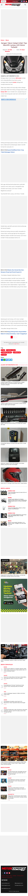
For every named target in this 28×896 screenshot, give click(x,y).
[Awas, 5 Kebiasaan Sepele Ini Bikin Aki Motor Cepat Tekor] (14, 651)
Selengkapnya (22, 365)
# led (2, 350)
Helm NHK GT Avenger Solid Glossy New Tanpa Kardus (14, 483)
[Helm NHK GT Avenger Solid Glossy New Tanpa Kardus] (14, 475)
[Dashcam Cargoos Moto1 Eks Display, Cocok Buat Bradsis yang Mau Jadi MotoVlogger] (14, 455)
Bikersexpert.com (19, 883)
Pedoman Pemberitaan (7, 877)
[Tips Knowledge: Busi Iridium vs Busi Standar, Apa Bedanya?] (4, 508)
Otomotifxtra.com (6, 883)
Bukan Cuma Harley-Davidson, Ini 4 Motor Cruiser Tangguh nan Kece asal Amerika (17, 523)
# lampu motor (11, 350)
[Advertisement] (14, 23)
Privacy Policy (9, 875)
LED (17, 78)
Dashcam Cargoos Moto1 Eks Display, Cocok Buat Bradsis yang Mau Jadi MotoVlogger (12, 464)
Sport (5, 675)
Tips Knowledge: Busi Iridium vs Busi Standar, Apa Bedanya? (16, 508)
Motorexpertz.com (6, 885)
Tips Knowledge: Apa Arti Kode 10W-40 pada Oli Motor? (17, 493)
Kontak (3, 875)
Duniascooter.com (19, 885)
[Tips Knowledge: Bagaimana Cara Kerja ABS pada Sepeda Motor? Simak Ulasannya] (4, 515)
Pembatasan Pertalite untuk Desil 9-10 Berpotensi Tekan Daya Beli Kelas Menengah (14, 702)
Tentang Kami (20, 875)
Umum (5, 699)
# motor (3, 354)
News (7, 40)
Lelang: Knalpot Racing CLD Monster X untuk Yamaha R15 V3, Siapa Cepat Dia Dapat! (13, 404)
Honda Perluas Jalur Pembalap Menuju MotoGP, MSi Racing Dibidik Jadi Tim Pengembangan (17, 773)
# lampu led (16, 352)
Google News (16, 343)
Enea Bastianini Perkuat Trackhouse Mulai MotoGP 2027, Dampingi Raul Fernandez (14, 686)
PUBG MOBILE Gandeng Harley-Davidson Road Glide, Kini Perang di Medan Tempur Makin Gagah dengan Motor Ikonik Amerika (13, 763)
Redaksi (14, 875)
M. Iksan (22, 49)
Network (3, 1)
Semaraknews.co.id (6, 888)
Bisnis (10, 497)
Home (2, 40)
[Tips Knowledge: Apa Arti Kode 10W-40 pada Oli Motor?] (4, 492)
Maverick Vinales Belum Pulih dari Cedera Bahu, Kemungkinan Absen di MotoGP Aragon (15, 677)
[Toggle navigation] (1, 4)
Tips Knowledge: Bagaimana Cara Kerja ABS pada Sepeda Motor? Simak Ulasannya (17, 515)
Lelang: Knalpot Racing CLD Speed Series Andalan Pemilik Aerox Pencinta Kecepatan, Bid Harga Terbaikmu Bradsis (12, 383)
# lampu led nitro (6, 352)
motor (19, 78)
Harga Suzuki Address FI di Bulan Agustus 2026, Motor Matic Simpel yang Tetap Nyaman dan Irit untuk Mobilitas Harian (17, 501)
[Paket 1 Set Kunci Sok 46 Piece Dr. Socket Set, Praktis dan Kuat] (14, 415)
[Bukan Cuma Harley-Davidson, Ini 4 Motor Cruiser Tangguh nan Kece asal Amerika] (4, 523)
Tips (5, 691)
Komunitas (11, 794)
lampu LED (4, 91)
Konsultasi (11, 491)
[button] (25, 5)
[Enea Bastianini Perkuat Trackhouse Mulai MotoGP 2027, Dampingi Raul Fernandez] (4, 781)
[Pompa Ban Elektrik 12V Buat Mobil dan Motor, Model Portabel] (14, 435)
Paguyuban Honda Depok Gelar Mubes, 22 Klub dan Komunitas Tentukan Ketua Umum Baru (13, 576)
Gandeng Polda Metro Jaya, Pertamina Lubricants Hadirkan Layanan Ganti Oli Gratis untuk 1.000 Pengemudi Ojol (15, 711)
